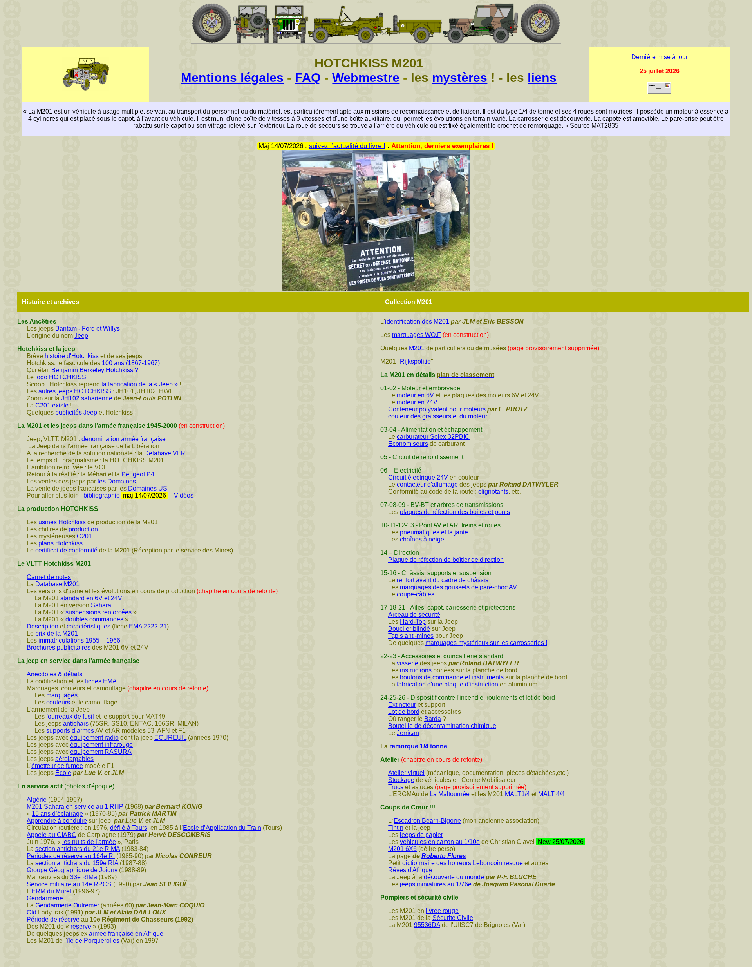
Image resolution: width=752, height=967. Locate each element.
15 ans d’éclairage (57, 813)
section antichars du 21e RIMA (77, 849)
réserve (80, 926)
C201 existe (52, 405)
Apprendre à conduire (57, 820)
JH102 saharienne (86, 398)
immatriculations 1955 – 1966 (79, 640)
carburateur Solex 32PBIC (433, 436)
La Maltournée (450, 794)
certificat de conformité (66, 550)
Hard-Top (413, 621)
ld (33, 912)
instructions (416, 670)
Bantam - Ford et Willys (87, 328)
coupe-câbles (415, 594)
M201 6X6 (402, 849)
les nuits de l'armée (89, 841)
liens (542, 78)
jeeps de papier (421, 834)
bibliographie (101, 495)
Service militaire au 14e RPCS (69, 884)
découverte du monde (454, 877)
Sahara (101, 605)
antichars (76, 723)
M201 (417, 348)
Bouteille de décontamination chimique (442, 726)
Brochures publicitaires (58, 647)
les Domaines (117, 481)
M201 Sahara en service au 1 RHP (75, 806)
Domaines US (147, 488)
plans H (49, 543)
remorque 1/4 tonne (418, 746)
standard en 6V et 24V (91, 598)
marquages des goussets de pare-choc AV (458, 587)
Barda (432, 718)
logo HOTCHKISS (60, 377)
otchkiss (71, 543)
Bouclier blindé (409, 628)
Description (42, 626)
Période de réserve (53, 919)
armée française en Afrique (126, 933)
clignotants (493, 491)
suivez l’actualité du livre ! (347, 146)
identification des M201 (417, 321)
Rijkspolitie (415, 361)
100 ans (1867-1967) (131, 363)
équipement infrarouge (101, 744)
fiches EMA (101, 681)
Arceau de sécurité (414, 614)
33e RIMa (83, 877)
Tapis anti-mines (411, 635)
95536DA (427, 925)
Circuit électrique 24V (418, 477)
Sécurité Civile (452, 917)
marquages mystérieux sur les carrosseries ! (486, 642)
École (63, 773)
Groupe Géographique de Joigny (72, 870)
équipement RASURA (101, 751)
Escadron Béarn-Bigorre (427, 820)
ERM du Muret (51, 891)
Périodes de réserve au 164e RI (71, 856)
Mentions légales (232, 78)
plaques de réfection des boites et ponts (455, 512)
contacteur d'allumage (427, 484)
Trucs (395, 787)
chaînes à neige (422, 539)
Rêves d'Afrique (410, 870)
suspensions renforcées (98, 612)
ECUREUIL (170, 737)
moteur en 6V (415, 395)
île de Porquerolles (93, 940)
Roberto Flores (443, 856)
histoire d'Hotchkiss (72, 356)
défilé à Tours (128, 827)
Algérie (37, 799)
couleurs (58, 702)
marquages (62, 695)
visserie (407, 663)
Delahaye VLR (164, 453)
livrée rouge (442, 910)
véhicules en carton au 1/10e (440, 841)
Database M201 (57, 584)
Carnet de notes (49, 577)
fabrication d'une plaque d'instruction (447, 684)
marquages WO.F (416, 334)
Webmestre (366, 78)
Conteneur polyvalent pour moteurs (437, 409)
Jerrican (408, 733)
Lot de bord (403, 711)
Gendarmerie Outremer (67, 905)
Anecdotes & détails (54, 674)
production (83, 529)
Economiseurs (408, 443)
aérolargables (74, 758)
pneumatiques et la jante (434, 532)
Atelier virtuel (406, 773)
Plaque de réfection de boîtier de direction (446, 559)
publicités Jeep (76, 412)
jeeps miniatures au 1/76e (436, 884)
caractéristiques (88, 626)
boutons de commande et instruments (452, 677)
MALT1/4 (517, 794)
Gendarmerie (45, 898)
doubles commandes (94, 619)
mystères (459, 78)
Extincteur (402, 704)
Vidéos (183, 495)
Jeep (81, 335)
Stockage (401, 780)
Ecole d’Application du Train (222, 827)
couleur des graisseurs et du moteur (437, 416)
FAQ (308, 78)
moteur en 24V (417, 402)
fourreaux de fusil (70, 716)
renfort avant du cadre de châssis (442, 580)
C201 (84, 536)
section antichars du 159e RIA (76, 863)
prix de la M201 (56, 633)
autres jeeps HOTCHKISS (74, 391)
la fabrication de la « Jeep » (139, 384)
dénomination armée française (123, 439)
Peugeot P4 (137, 474)
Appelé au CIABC (51, 834)
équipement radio (94, 737)
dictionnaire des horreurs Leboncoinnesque (462, 863)
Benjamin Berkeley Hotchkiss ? (94, 370)
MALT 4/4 (551, 794)
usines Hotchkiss (62, 522)
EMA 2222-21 (148, 626)
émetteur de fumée (57, 765)
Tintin (395, 827)
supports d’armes (70, 730)
